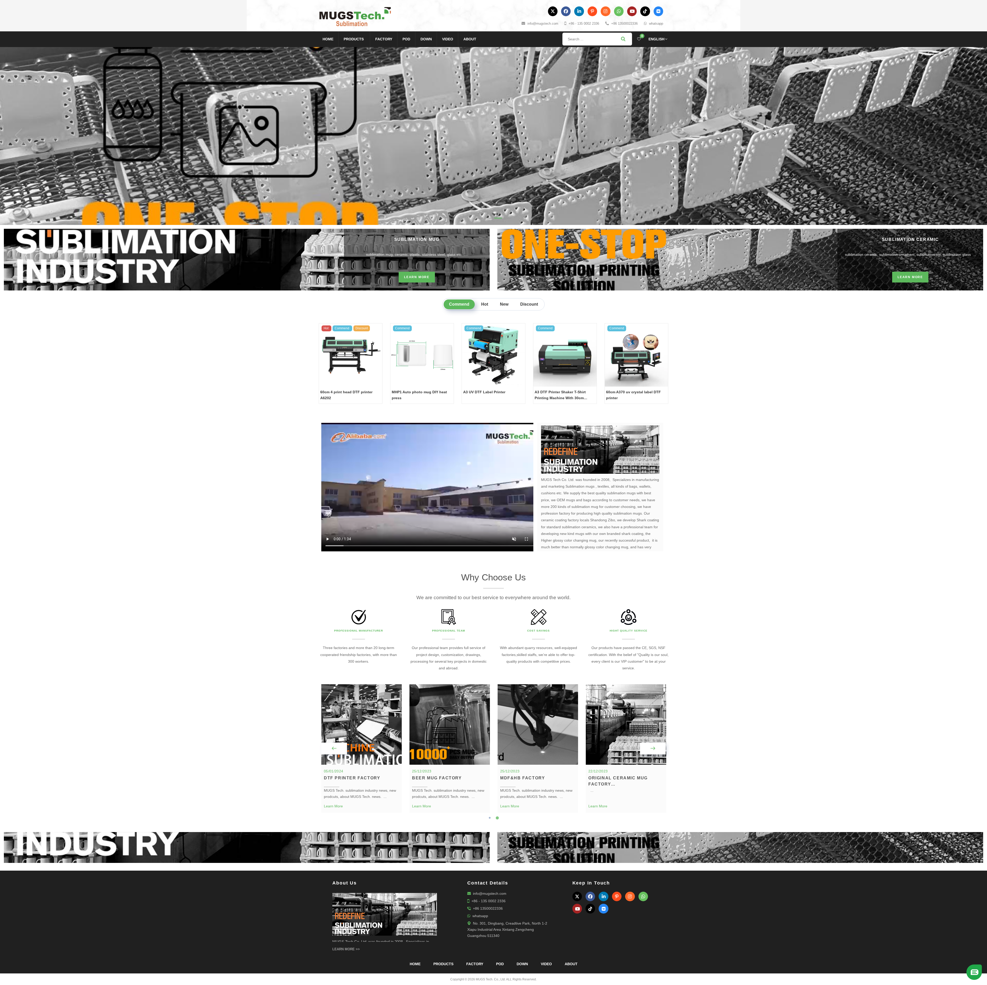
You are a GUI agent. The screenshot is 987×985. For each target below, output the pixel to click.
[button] (24, 146)
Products (354, 39)
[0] (639, 39)
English (656, 39)
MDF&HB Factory (522, 799)
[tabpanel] (361, 770)
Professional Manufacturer (358, 652)
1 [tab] (489, 839)
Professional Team (448, 652)
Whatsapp (947, 965)
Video (447, 39)
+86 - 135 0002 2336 (584, 23)
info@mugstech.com (542, 23)
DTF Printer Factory (352, 799)
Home (328, 39)
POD (406, 39)
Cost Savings (538, 652)
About (469, 39)
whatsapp (656, 23)
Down (426, 39)
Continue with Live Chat (948, 956)
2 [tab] (497, 839)
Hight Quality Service (628, 652)
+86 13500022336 (624, 23)
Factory (383, 39)
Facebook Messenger (947, 974)
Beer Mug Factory (437, 799)
